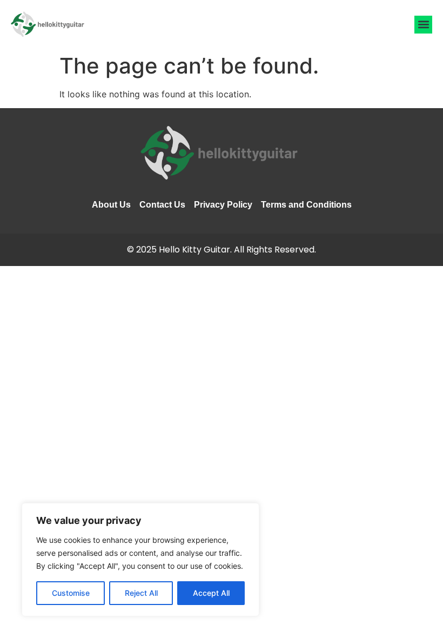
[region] (140, 559)
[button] (423, 25)
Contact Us (162, 204)
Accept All (211, 592)
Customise (71, 592)
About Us (111, 204)
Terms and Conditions (306, 204)
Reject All (141, 592)
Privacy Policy (223, 204)
